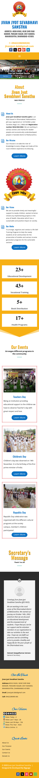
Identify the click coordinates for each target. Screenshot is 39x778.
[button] (17, 77)
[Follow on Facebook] (11, 50)
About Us (5, 743)
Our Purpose (6, 746)
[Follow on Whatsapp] (35, 774)
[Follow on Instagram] (26, 774)
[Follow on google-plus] (24, 50)
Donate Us (6, 756)
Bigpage (27, 768)
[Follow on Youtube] (19, 50)
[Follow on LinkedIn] (28, 50)
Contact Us (6, 753)
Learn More (19, 155)
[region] (19, 69)
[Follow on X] (15, 50)
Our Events (6, 749)
